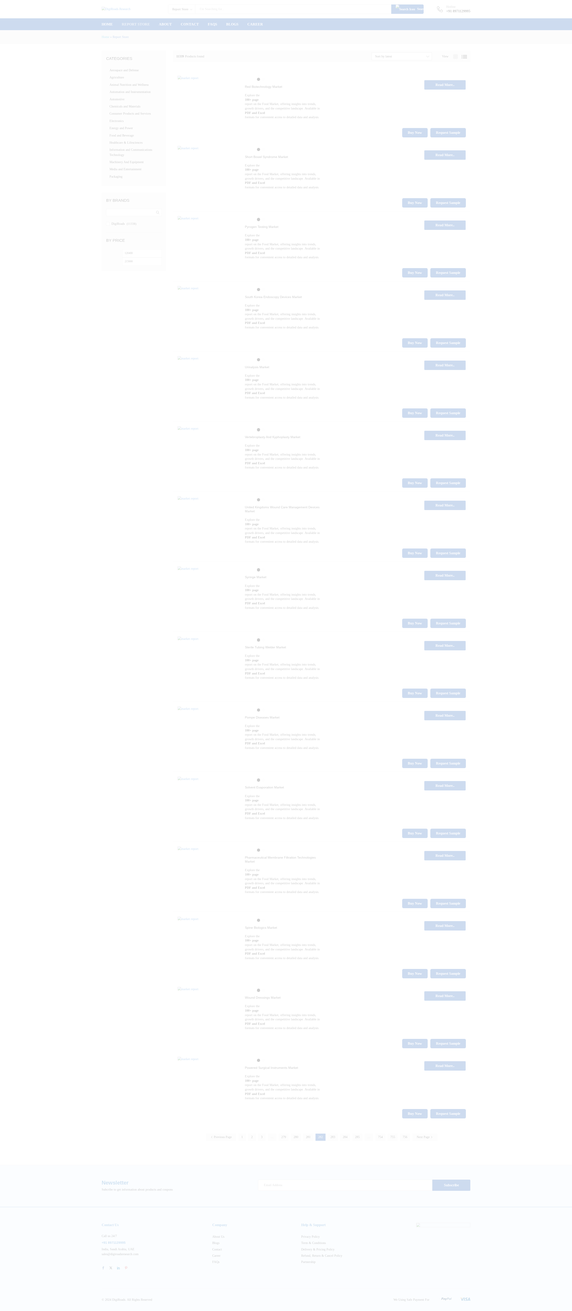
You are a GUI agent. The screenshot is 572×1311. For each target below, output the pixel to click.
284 (345, 1137)
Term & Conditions (313, 1243)
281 (308, 1137)
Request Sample (448, 132)
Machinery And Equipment (126, 162)
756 (405, 1137)
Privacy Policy (310, 1236)
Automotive (116, 99)
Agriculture (116, 77)
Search (420, 9)
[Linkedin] (118, 1268)
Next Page (424, 1137)
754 (380, 1137)
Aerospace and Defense (124, 70)
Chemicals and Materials (124, 106)
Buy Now (415, 132)
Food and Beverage (121, 135)
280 (296, 1137)
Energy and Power (121, 128)
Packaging (115, 176)
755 (392, 1137)
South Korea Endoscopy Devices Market (273, 297)
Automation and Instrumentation (130, 92)
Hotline (451, 6)
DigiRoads (118, 223)
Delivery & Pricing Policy (317, 1249)
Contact (190, 24)
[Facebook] (103, 1268)
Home (107, 24)
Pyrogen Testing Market (261, 227)
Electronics (116, 121)
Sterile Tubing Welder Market (265, 647)
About (165, 24)
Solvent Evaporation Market (264, 787)
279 (283, 1137)
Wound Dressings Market (263, 997)
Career (255, 24)
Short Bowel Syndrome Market (266, 157)
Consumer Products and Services (130, 113)
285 (357, 1137)
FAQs (212, 24)
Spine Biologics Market (261, 927)
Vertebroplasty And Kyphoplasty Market (272, 437)
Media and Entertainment (125, 169)
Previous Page (222, 1137)
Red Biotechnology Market (263, 86)
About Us (218, 1236)
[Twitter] (111, 1268)
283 (332, 1137)
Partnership (308, 1262)
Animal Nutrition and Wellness (129, 84)
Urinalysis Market (257, 367)
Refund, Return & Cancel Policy (321, 1255)
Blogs (232, 24)
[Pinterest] (126, 1268)
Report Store (136, 24)
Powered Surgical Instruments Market (271, 1067)
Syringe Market (255, 577)
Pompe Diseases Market (262, 717)
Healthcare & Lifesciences (126, 142)
